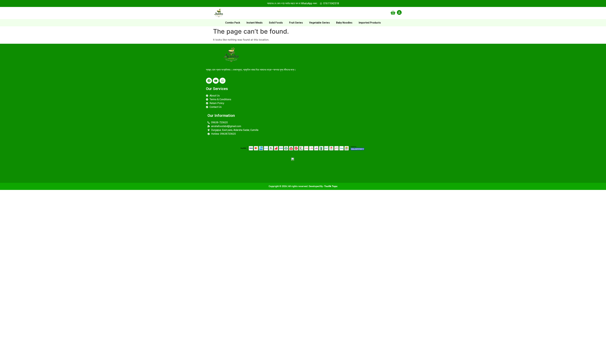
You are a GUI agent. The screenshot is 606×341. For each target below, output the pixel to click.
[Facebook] (209, 81)
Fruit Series (296, 22)
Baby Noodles (344, 22)
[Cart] (393, 12)
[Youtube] (216, 81)
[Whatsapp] (223, 81)
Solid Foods (276, 22)
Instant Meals (255, 22)
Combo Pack (232, 22)
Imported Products (370, 22)
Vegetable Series (319, 22)
